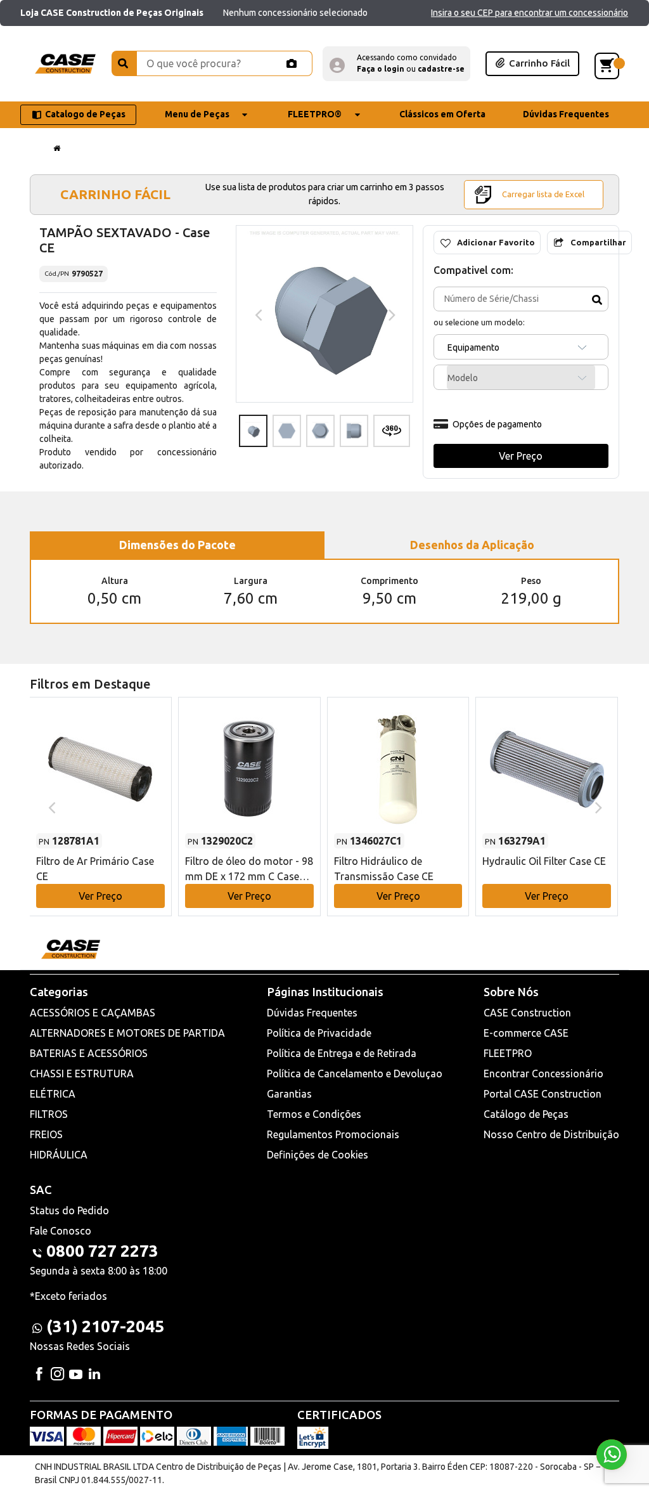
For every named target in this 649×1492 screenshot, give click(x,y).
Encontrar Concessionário (543, 1073)
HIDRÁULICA (58, 1154)
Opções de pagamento (497, 424)
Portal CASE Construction (542, 1094)
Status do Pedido (69, 1210)
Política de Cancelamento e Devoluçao (354, 1073)
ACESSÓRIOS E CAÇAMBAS (92, 1012)
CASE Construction (527, 1012)
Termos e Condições (314, 1114)
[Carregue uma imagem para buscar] (291, 63)
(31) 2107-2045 (105, 1326)
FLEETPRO (508, 1053)
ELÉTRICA (52, 1094)
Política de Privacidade (319, 1033)
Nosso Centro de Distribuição (551, 1134)
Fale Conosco (60, 1230)
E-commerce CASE (526, 1033)
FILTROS (49, 1114)
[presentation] (257, 314)
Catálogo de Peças (526, 1114)
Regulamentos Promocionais (333, 1134)
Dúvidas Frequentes (312, 1012)
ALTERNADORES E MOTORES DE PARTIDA (127, 1033)
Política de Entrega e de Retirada (341, 1053)
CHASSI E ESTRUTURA (82, 1073)
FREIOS (46, 1134)
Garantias (289, 1094)
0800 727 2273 (102, 1251)
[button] (396, 63)
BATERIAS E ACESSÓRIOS (89, 1053)
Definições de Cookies (317, 1154)
